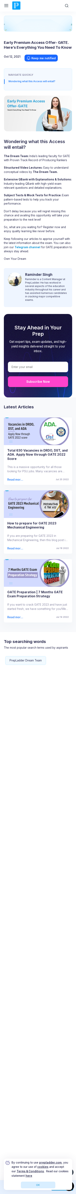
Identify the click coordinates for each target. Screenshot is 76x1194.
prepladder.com (50, 1162)
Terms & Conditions (30, 1171)
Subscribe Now (38, 382)
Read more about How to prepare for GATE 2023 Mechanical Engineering (16, 548)
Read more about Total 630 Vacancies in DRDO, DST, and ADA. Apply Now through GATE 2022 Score (15, 479)
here (29, 1175)
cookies (42, 1166)
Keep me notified (43, 58)
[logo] (16, 9)
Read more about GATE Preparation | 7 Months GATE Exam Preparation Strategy (15, 617)
